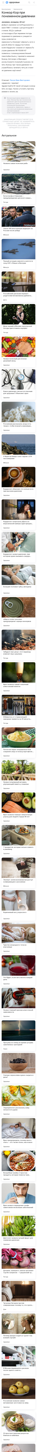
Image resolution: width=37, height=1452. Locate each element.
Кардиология (18, 9)
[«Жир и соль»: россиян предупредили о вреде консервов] (18, 612)
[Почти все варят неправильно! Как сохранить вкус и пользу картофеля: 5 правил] (18, 742)
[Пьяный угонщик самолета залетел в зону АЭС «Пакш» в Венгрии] (18, 254)
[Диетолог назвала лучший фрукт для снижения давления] (18, 1231)
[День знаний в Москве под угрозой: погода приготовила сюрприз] (18, 319)
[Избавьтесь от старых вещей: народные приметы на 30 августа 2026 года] (18, 710)
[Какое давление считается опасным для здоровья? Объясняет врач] (18, 384)
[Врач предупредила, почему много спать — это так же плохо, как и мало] (18, 1133)
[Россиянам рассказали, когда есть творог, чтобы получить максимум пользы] (18, 417)
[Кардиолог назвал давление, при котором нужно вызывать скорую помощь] (18, 547)
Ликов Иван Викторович (20, 80)
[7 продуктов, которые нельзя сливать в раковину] (18, 840)
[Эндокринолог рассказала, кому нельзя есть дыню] (18, 1101)
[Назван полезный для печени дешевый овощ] (18, 352)
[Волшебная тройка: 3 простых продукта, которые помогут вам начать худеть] (18, 1166)
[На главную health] (14, 2)
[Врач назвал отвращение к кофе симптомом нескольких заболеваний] (18, 1198)
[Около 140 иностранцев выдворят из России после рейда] (18, 221)
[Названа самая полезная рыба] (18, 156)
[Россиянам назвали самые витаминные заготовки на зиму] (18, 1394)
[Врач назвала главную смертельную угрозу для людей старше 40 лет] (18, 807)
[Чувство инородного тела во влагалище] (18, 938)
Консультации (6, 9)
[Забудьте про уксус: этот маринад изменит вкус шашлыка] (18, 645)
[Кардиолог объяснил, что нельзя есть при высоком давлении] (18, 482)
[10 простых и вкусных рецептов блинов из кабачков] (18, 1426)
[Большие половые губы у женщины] (18, 580)
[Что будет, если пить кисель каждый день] (18, 970)
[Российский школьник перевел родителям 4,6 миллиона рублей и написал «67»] (18, 286)
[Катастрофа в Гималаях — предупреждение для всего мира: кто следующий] (18, 189)
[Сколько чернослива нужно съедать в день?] (18, 1068)
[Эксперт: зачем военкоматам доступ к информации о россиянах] (18, 873)
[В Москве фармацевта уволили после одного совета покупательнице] (18, 1361)
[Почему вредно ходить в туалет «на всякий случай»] (18, 1329)
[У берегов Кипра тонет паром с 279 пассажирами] (18, 449)
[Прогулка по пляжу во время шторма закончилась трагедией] (18, 1035)
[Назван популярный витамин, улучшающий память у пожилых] (18, 775)
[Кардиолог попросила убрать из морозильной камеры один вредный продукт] (18, 514)
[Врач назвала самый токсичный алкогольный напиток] (18, 677)
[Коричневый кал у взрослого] (18, 905)
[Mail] (7, 2)
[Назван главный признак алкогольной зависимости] (18, 1003)
